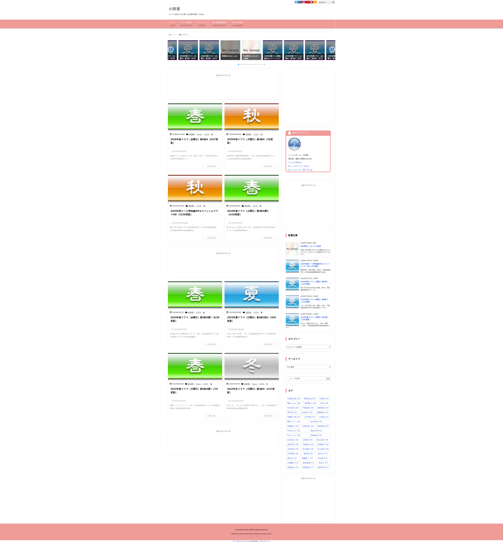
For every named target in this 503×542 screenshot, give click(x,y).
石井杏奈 (293, 449)
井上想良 (323, 449)
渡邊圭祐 (316, 435)
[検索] (333, 2)
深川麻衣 (308, 449)
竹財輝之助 (293, 398)
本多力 (323, 463)
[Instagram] (304, 2)
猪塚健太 (322, 412)
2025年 (248, 134)
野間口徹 (310, 398)
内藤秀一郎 (293, 417)
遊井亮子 (293, 444)
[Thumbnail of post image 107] (195, 117)
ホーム (173, 35)
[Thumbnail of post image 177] (252, 367)
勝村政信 (323, 408)
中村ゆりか (293, 431)
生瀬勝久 (292, 463)
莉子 (324, 403)
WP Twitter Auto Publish (241, 541)
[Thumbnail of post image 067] (195, 295)
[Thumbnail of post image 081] (195, 367)
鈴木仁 (322, 453)
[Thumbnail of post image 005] (252, 295)
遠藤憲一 (307, 458)
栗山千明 (316, 431)
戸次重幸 (293, 453)
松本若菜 (316, 421)
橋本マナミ (293, 421)
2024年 (191, 206)
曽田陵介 (310, 403)
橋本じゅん (293, 403)
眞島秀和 (323, 426)
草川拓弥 (293, 408)
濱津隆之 (293, 426)
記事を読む (211, 166)
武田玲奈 (323, 467)
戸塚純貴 (308, 408)
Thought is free (266, 534)
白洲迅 (324, 417)
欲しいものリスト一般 (297, 166)
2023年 (248, 312)
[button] (172, 50)
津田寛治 (307, 467)
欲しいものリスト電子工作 (299, 170)
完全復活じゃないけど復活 (310, 246)
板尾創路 (308, 463)
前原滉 (322, 458)
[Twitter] (296, 2)
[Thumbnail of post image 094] (252, 189)
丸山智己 (307, 412)
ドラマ (206, 134)
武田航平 (323, 444)
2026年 (192, 134)
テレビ (199, 134)
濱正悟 (292, 412)
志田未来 (308, 426)
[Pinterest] (307, 2)
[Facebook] (300, 2)
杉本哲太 (293, 440)
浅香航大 (292, 467)
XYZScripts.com (264, 541)
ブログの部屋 (293, 162)
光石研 (324, 398)
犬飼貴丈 (308, 444)
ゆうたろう (293, 435)
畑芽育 (308, 453)
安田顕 (307, 440)
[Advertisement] (223, 85)
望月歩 (292, 458)
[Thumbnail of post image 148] (252, 117)
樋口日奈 (322, 440)
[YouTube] (311, 2)
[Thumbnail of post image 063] (195, 189)
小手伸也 (309, 417)
